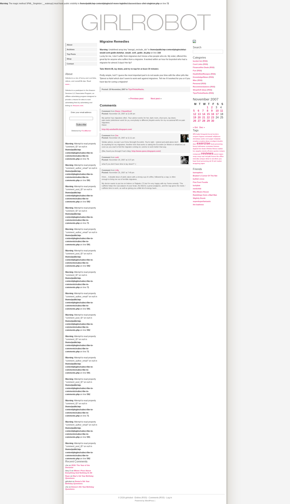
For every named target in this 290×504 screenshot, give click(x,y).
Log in (169, 497)
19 (194, 117)
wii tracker (218, 161)
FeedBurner (86, 131)
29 (208, 120)
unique (202, 159)
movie (204, 151)
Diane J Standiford (123, 111)
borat (210, 134)
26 (194, 120)
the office (220, 156)
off (208, 151)
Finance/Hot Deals (201, 67)
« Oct (195, 127)
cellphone (216, 136)
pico (211, 151)
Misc (195, 80)
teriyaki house (210, 156)
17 (217, 114)
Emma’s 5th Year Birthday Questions (77, 482)
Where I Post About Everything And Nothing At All (78, 472)
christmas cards (199, 139)
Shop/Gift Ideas (200, 90)
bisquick (204, 134)
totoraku (196, 159)
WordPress (149, 501)
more (67, 84)
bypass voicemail (205, 136)
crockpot (213, 141)
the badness (198, 205)
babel (198, 134)
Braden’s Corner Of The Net (205, 176)
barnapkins (198, 173)
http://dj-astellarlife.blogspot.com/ (117, 129)
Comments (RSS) (157, 497)
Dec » (202, 127)
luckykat (196, 185)
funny (195, 146)
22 (208, 117)
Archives (71, 49)
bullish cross (198, 179)
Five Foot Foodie (200, 182)
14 (203, 114)
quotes (216, 151)
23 (212, 117)
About (69, 45)
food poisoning (217, 144)
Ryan (67, 476)
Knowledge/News (200, 77)
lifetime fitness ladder (214, 149)
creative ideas (204, 141)
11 (221, 110)
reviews (207, 153)
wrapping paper (199, 163)
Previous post (136, 98)
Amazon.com (78, 105)
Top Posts (71, 54)
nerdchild (197, 189)
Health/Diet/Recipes (201, 74)
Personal (197, 83)
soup (195, 156)
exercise (203, 143)
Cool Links (197, 64)
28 (203, 120)
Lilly (117, 170)
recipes (222, 151)
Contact (70, 64)
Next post (155, 98)
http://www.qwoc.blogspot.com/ (146, 151)
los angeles (197, 151)
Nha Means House (201, 192)
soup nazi (201, 156)
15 (208, 114)
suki (117, 157)
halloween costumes (205, 146)
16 (212, 114)
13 (199, 114)
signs (221, 154)
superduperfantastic (202, 201)
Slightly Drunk (199, 198)
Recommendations (201, 87)
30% (194, 134)
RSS (205, 61)
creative (196, 141)
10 (217, 110)
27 (199, 120)
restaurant (197, 154)
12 (194, 114)
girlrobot (129, 497)
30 (212, 120)
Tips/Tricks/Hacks (200, 93)
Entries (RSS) (141, 497)
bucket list (197, 61)
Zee (116, 135)
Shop (69, 59)
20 (199, 117)
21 (203, 117)
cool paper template (213, 139)
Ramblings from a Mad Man (205, 195)
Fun (194, 71)
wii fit (211, 161)
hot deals (202, 149)
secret (216, 154)
